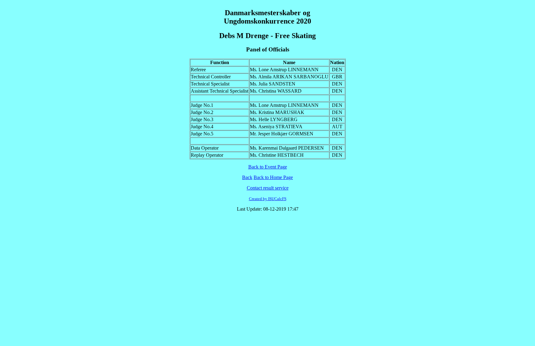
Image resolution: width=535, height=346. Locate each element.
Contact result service (268, 188)
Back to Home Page (273, 177)
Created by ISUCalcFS (267, 198)
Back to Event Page (267, 166)
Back (247, 177)
